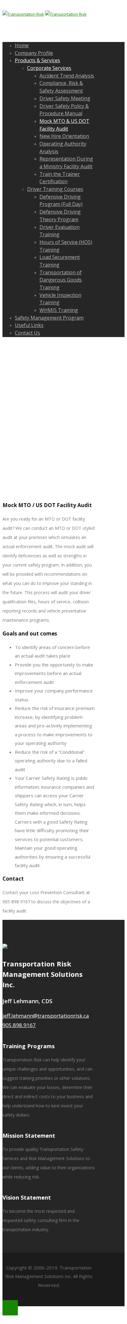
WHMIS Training (58, 310)
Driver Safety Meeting (64, 98)
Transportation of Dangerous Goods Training (60, 280)
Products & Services (37, 60)
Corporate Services (49, 68)
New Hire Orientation (64, 136)
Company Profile (34, 53)
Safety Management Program (49, 317)
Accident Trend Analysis (66, 75)
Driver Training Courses (55, 189)
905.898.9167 (19, 1025)
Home (22, 45)
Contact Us (27, 332)
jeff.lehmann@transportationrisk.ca (45, 1015)
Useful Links (29, 325)
